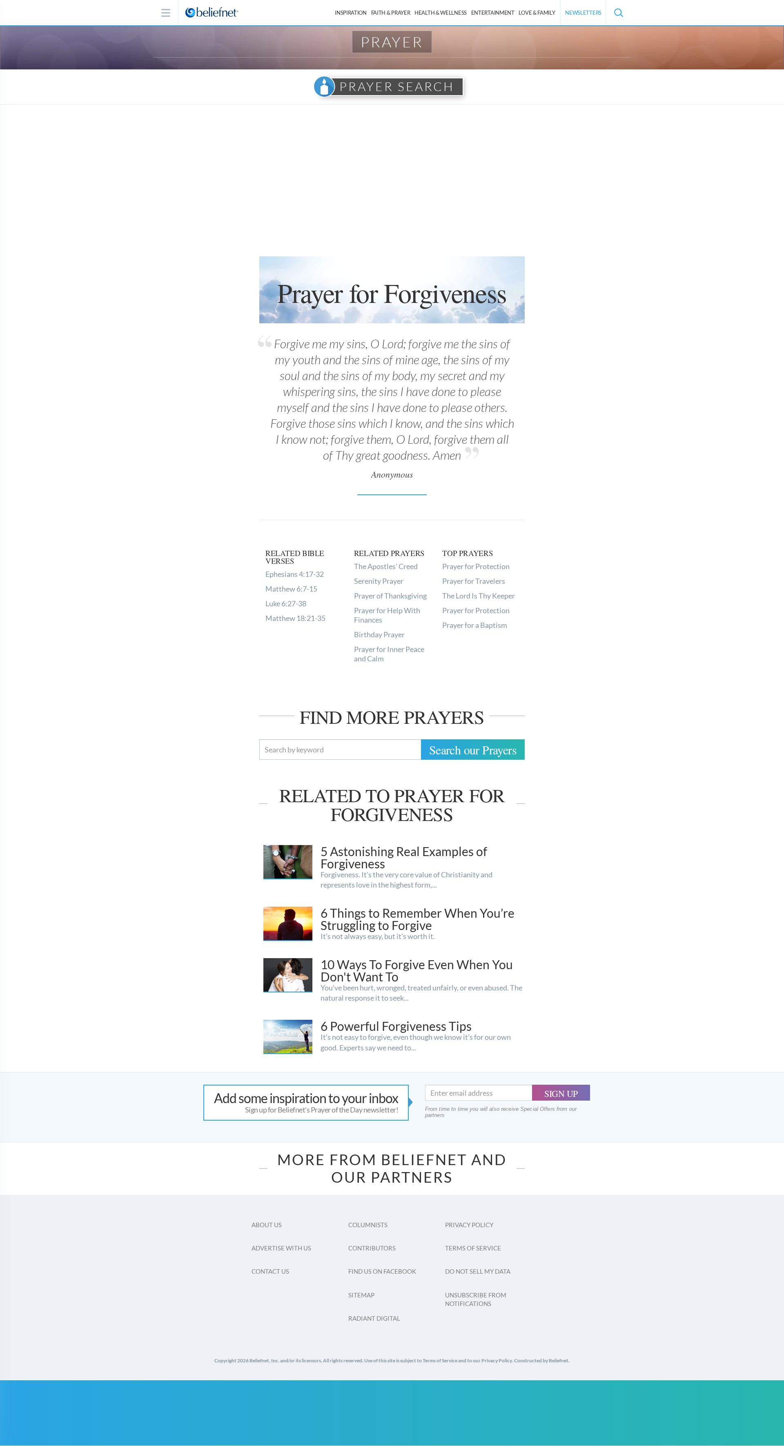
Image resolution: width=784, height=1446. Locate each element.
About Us (267, 1224)
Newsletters (583, 12)
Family (537, 12)
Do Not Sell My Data (477, 1271)
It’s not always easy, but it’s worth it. (378, 936)
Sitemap (361, 1295)
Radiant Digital (374, 1318)
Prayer (392, 42)
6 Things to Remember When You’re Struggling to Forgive (417, 918)
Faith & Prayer (390, 12)
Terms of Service (473, 1248)
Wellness (440, 12)
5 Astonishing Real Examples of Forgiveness (404, 857)
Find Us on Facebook (382, 1271)
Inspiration (351, 12)
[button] (618, 12)
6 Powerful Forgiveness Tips (396, 1026)
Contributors (372, 1248)
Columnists (368, 1224)
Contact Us (270, 1271)
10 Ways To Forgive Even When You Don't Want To (417, 970)
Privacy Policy (469, 1224)
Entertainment (492, 12)
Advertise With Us (281, 1248)
